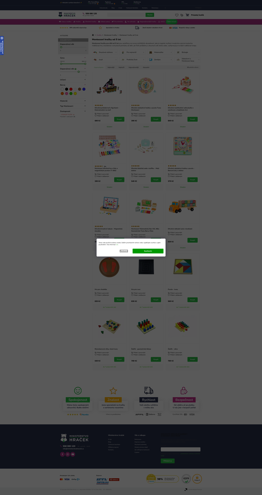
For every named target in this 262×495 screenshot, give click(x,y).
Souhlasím (148, 251)
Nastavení (124, 251)
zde (117, 245)
